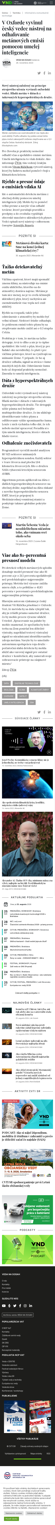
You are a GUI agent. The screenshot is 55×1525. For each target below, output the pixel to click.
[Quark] (14, 1416)
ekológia (8, 690)
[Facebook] (20, 1306)
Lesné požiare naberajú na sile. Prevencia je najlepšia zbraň (32, 1042)
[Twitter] (14, 1306)
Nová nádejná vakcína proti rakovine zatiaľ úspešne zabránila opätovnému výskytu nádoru (33, 1027)
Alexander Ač (38, 256)
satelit (23, 696)
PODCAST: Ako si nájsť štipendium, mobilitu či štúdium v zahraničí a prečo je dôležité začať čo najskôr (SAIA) (27, 1136)
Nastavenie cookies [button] (14, 1513)
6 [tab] (37, 1435)
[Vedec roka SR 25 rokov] (40, 1415)
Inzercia (5, 1292)
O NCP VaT (6, 1328)
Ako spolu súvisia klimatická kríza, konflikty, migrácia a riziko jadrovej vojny (23, 804)
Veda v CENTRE (8, 1361)
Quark (4, 1339)
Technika (16, 13)
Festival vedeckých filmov (12, 1369)
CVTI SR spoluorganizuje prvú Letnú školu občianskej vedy (26, 1183)
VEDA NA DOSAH (23, 60)
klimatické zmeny (40, 690)
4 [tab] (29, 1435)
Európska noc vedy (10, 1383)
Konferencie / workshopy (12, 1391)
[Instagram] (25, 1306)
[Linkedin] (30, 1306)
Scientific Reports (23, 225)
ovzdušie (8, 696)
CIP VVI (5, 1346)
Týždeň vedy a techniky (12, 1380)
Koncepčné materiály (11, 1350)
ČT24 (18, 163)
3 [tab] (25, 1435)
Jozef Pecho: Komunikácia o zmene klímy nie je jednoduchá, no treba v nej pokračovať (25, 761)
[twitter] (39, 73)
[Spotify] (9, 1306)
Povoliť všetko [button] (11, 1519)
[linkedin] (49, 73)
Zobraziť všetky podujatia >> (27, 993)
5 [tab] (33, 1435)
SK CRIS (5, 1343)
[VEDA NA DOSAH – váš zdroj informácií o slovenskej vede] (11, 2)
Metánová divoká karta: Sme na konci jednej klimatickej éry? (32, 246)
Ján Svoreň (34, 1018)
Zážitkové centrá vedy (11, 1335)
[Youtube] (4, 1306)
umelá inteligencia (14, 702)
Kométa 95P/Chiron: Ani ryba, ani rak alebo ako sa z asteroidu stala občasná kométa (33, 1012)
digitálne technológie (26, 683)
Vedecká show (8, 1387)
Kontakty (5, 1284)
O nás (4, 1281)
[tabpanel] (15, 1416)
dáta (6, 683)
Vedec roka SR (8, 1376)
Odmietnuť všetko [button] (34, 1513)
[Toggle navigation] (51, 2)
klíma (22, 690)
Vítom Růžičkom (22, 167)
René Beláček (35, 1082)
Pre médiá (6, 1288)
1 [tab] (17, 1435)
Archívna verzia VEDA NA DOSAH (17, 1315)
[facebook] (44, 73)
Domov (5, 13)
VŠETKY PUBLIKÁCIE (27, 1438)
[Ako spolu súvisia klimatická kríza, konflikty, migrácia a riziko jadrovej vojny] (27, 784)
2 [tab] (21, 1435)
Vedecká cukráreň (9, 1365)
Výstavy (5, 1372)
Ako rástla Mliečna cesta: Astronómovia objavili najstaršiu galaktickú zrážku (32, 1056)
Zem (32, 702)
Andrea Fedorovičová (25, 766)
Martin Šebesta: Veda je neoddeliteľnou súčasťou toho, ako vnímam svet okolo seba (33, 530)
